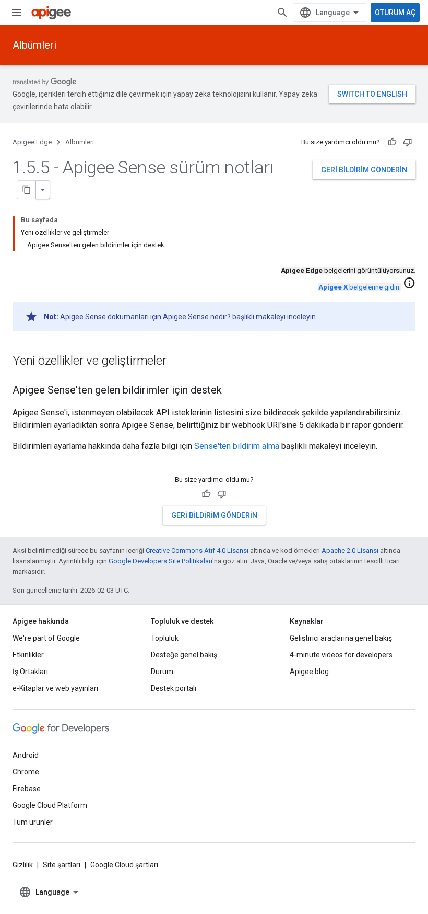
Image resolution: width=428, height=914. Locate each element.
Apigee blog (309, 671)
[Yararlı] (392, 142)
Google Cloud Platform (50, 805)
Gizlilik (23, 865)
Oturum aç (395, 12)
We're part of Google (46, 638)
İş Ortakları (30, 671)
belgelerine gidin (358, 287)
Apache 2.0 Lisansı (350, 550)
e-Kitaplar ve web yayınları (55, 688)
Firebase (27, 788)
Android (26, 755)
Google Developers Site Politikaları (160, 561)
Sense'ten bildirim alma (236, 446)
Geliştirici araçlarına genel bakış (341, 638)
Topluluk (165, 638)
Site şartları (61, 865)
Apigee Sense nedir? (197, 317)
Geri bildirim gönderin (364, 170)
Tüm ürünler (33, 822)
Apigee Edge (32, 142)
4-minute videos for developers (341, 655)
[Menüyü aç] (16, 12)
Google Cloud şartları (124, 865)
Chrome (26, 772)
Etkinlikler (28, 655)
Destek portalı (173, 688)
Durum (162, 671)
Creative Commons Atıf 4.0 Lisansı (197, 550)
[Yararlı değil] (407, 142)
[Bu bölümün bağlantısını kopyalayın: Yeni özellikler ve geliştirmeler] (176, 361)
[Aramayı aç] (282, 12)
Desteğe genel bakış (184, 655)
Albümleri (34, 45)
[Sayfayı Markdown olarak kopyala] (26, 190)
